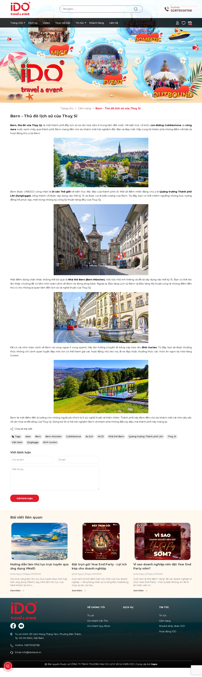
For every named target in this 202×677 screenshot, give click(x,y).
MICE (101, 436)
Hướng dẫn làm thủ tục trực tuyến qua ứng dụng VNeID (39, 566)
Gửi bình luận (25, 498)
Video (46, 22)
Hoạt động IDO (167, 631)
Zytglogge (33, 442)
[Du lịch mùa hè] (101, 51)
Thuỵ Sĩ (172, 436)
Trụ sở (90, 615)
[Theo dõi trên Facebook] (13, 626)
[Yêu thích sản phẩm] (184, 22)
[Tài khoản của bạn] (177, 22)
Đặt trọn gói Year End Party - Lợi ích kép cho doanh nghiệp (99, 566)
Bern (38, 436)
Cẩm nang (165, 620)
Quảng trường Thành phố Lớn (146, 436)
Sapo (154, 664)
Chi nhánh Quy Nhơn (98, 626)
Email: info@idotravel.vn (28, 652)
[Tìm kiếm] (136, 9)
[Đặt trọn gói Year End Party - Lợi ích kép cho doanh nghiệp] (101, 541)
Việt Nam (17, 442)
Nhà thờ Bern (116, 436)
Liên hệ (113, 22)
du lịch (89, 436)
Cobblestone (73, 436)
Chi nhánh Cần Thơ (97, 620)
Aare (28, 436)
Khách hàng (96, 22)
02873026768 (181, 10)
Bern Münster (53, 436)
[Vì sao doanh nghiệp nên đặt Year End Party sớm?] (162, 541)
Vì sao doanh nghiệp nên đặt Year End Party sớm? (162, 566)
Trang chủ (16, 22)
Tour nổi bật (62, 22)
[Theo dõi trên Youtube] (21, 626)
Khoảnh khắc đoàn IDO (172, 626)
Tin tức (80, 22)
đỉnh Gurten (50, 442)
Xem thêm (15, 590)
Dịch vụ (32, 22)
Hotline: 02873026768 (27, 645)
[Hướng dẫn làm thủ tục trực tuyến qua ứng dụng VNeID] (39, 541)
